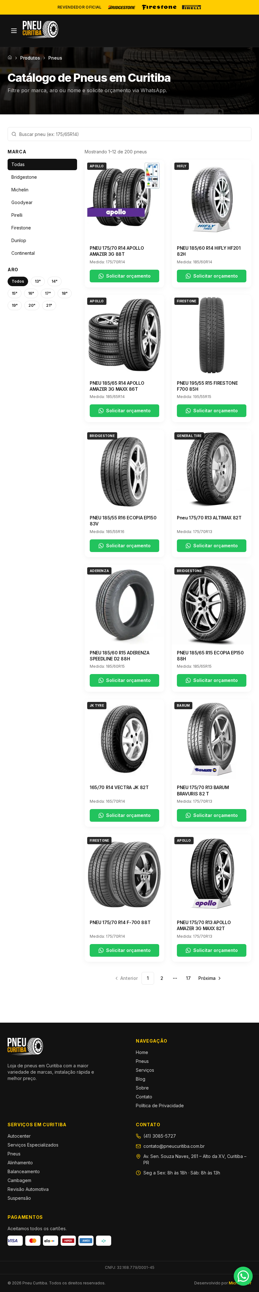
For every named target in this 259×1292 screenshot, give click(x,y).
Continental (23, 253)
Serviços (145, 1070)
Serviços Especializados (33, 1144)
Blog (140, 1079)
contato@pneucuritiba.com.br (174, 1146)
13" (38, 281)
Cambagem (19, 1180)
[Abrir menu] (14, 30)
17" (48, 293)
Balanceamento (24, 1171)
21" (49, 305)
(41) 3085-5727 (159, 1136)
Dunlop (18, 240)
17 (188, 978)
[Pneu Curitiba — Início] (40, 30)
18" (65, 293)
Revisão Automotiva (28, 1189)
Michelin (19, 189)
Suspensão (19, 1198)
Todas (18, 164)
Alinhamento (20, 1162)
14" (54, 281)
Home (142, 1052)
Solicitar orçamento (128, 276)
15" (14, 293)
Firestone (21, 227)
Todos (18, 281)
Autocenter (19, 1136)
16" (31, 293)
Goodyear (22, 202)
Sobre (142, 1087)
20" (31, 305)
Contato (144, 1096)
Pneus (142, 1061)
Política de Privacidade (160, 1105)
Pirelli (16, 215)
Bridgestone (24, 177)
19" (15, 305)
